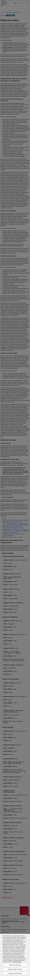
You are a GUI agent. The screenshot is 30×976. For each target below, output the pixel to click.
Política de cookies (17, 962)
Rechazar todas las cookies (15, 969)
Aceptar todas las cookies (15, 973)
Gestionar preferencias (15, 965)
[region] (15, 955)
